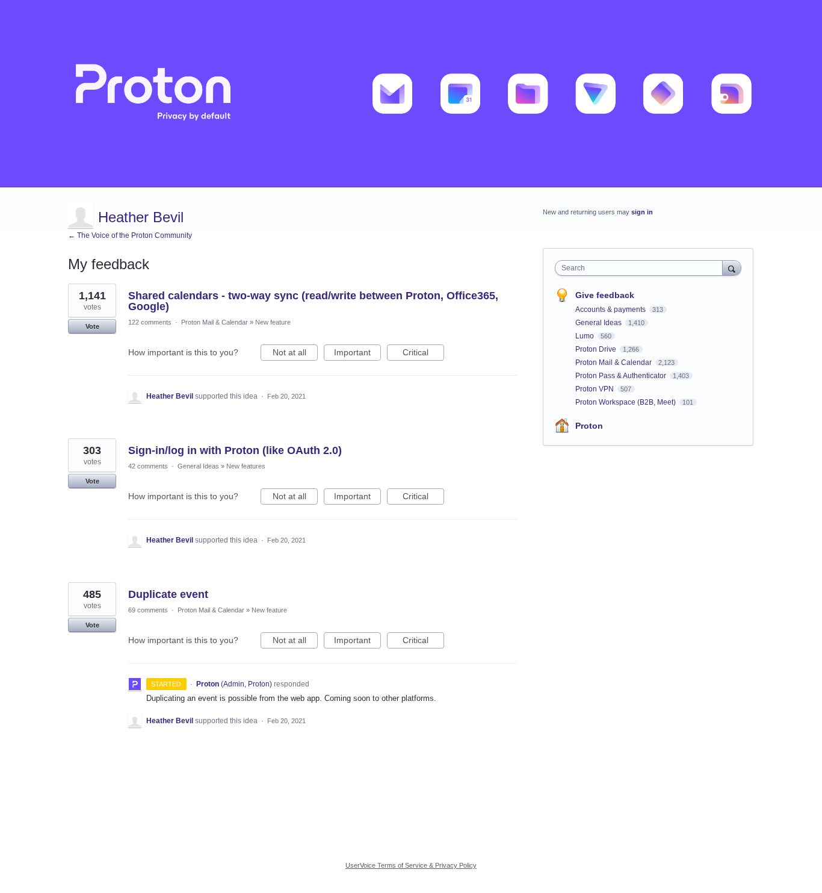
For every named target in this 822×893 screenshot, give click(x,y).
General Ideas (198, 466)
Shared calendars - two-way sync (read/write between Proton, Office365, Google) (313, 301)
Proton (589, 426)
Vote (92, 326)
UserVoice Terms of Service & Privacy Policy (411, 865)
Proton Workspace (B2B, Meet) (626, 402)
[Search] (731, 267)
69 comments (148, 610)
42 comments (148, 466)
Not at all (295, 354)
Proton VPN (595, 389)
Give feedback (604, 295)
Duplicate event (168, 594)
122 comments (150, 322)
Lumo (585, 336)
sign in (642, 212)
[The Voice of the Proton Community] (411, 93)
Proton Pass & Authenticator (621, 376)
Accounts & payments (611, 309)
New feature (273, 322)
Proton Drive (596, 349)
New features (245, 466)
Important (357, 354)
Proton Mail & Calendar (214, 322)
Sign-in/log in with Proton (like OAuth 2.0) (235, 450)
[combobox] (642, 268)
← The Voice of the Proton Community (130, 235)
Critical (423, 354)
